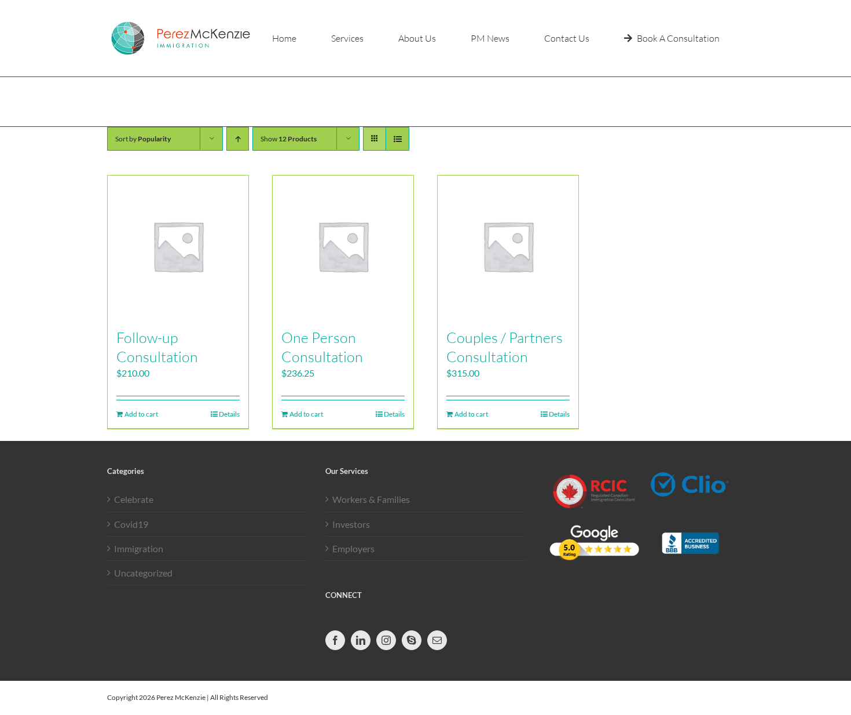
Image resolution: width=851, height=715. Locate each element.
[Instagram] (386, 640)
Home (717, 101)
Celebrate (133, 499)
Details (229, 414)
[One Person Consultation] (343, 246)
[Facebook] (335, 640)
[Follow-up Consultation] (178, 246)
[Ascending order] (237, 139)
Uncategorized (143, 572)
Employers (353, 548)
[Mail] (437, 640)
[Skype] (411, 640)
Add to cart (141, 414)
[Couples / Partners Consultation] (508, 246)
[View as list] (397, 138)
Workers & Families (371, 499)
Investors (351, 524)
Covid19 (131, 524)
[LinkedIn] (361, 640)
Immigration (138, 548)
